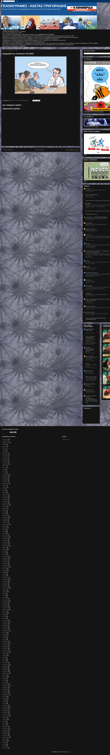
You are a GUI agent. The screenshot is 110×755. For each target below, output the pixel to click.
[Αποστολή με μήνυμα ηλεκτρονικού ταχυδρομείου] (33, 100)
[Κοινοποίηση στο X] (36, 100)
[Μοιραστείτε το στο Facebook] (38, 100)
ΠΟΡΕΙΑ (88, 351)
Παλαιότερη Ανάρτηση (72, 149)
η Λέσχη (88, 261)
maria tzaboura (90, 356)
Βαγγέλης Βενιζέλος (90, 391)
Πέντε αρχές (88, 301)
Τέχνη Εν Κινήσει (90, 306)
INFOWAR (88, 203)
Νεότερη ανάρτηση (8, 149)
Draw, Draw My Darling (92, 194)
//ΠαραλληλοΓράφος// (91, 272)
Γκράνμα (88, 243)
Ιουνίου (4, 450)
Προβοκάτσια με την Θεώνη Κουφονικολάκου (96, 224)
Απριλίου (4, 446)
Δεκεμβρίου (5, 439)
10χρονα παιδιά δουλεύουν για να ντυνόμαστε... (97, 313)
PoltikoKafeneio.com (91, 214)
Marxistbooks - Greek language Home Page (97, 211)
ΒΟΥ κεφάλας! (89, 372)
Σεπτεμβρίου (5, 455)
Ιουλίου (4, 451)
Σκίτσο (87, 363)
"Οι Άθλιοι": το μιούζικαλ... (92, 268)
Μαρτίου (4, 444)
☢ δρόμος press (90, 312)
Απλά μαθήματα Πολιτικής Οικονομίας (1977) (96, 218)
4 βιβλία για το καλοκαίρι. (92, 230)
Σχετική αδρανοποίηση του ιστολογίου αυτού (96, 190)
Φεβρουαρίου (5, 442)
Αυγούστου (5, 453)
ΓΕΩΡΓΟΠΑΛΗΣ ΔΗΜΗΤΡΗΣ (90, 330)
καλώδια (88, 266)
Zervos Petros (89, 390)
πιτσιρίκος (88, 280)
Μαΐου (3, 448)
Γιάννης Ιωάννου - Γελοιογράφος (91, 337)
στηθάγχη (88, 293)
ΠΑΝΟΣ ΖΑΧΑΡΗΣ (90, 384)
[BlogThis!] (35, 100)
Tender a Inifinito (89, 195)
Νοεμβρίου (4, 458)
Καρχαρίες (88, 385)
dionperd (88, 188)
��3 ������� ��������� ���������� (96, 318)
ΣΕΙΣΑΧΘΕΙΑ (89, 285)
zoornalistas (89, 223)
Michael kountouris (91, 376)
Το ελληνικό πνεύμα (90, 281)
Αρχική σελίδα (40, 149)
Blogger (68, 751)
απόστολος (89, 235)
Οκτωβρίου (4, 457)
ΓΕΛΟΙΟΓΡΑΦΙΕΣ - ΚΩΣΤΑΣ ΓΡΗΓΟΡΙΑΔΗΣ (34, 6)
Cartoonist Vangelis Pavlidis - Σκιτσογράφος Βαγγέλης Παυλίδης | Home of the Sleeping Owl (91, 399)
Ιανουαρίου (5, 441)
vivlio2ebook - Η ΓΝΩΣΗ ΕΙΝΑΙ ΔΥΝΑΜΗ (96, 217)
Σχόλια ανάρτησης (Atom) (44, 154)
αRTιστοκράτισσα (90, 229)
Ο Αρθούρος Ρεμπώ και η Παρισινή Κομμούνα (96, 294)
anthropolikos (89, 370)
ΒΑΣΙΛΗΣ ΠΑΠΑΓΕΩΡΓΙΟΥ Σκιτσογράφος (90, 349)
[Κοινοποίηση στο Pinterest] (39, 100)
